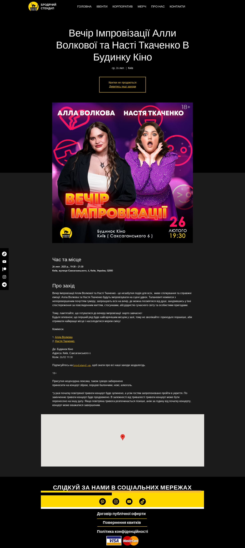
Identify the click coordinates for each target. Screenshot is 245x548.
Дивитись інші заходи (122, 86)
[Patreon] (4, 269)
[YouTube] (4, 261)
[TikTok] (4, 254)
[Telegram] (4, 284)
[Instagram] (4, 277)
